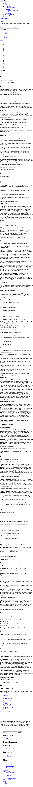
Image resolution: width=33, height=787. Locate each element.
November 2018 (10, 748)
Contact (5, 702)
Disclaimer (8, 11)
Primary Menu (4, 0)
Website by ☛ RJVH (28, 727)
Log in (7, 763)
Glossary (8, 9)
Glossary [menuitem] (8, 776)
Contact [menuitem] (8, 774)
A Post (7, 738)
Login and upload (7, 698)
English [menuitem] (5, 783)
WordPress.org (9, 767)
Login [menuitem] (4, 782)
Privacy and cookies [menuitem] (11, 778)
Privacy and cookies (8, 707)
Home (1, 40)
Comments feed (10, 766)
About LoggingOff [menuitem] (7, 771)
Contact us (8, 13)
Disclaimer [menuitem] (8, 775)
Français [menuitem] (5, 785)
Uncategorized (9, 755)
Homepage (5, 32)
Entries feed (9, 764)
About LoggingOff (10, 7)
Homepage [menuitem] (5, 770)
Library (5, 33)
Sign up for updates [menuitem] (8, 779)
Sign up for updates (8, 705)
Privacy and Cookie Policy (12, 10)
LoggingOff (3, 21)
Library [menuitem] (5, 781)
